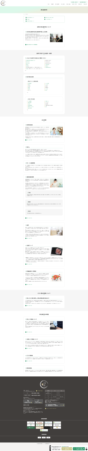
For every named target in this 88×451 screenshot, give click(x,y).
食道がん (29, 84)
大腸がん (29, 103)
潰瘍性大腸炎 (29, 102)
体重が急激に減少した (48, 67)
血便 (46, 106)
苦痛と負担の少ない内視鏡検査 (32, 44)
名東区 (44, 437)
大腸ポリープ (47, 101)
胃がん (46, 90)
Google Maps (40, 390)
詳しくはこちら (29, 139)
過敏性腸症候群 (30, 105)
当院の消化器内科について (30, 17)
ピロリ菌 (46, 88)
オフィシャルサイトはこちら (51, 408)
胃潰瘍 (29, 88)
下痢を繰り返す (47, 64)
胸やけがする (27, 63)
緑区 (39, 437)
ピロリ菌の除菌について (49, 19)
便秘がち (27, 64)
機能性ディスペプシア (31, 106)
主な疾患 (28, 19)
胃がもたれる (27, 61)
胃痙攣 (29, 87)
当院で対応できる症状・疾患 (49, 17)
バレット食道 (47, 83)
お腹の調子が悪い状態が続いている (30, 60)
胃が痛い (27, 68)
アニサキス (46, 84)
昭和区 (48, 437)
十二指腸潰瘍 (29, 101)
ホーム (24, 14)
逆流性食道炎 (29, 83)
